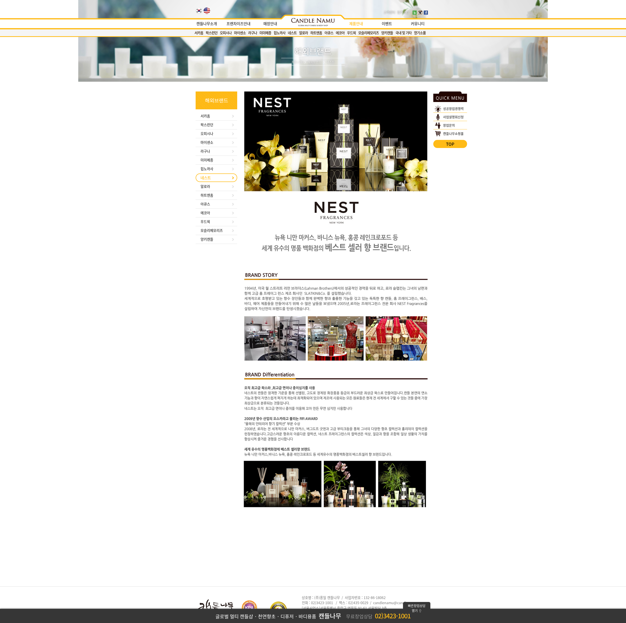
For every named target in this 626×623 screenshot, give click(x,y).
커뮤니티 (418, 23)
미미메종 (265, 32)
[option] (313, 21)
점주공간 (403, 12)
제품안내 (356, 23)
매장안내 (270, 23)
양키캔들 (387, 32)
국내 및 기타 (403, 32)
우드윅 (351, 32)
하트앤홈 (316, 32)
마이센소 (240, 32)
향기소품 (420, 32)
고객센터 (389, 12)
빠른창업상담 (416, 608)
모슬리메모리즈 (368, 32)
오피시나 (226, 32)
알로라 (303, 32)
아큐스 (328, 32)
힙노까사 (279, 32)
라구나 (252, 32)
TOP (450, 144)
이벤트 (387, 23)
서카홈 (198, 32)
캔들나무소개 (206, 23)
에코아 (340, 32)
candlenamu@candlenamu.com (399, 602)
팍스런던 (211, 32)
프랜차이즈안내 (238, 23)
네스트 (292, 32)
